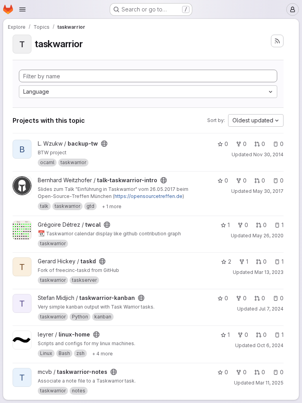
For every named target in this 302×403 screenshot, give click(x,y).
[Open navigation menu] (22, 9)
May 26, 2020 (268, 235)
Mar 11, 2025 (270, 383)
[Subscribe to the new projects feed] (277, 41)
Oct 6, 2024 (270, 345)
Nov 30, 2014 (268, 154)
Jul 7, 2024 (271, 309)
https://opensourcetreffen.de (148, 196)
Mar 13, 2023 (269, 272)
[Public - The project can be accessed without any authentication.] (104, 143)
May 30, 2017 (268, 191)
